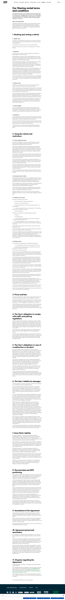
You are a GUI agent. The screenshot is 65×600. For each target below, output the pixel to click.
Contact (31, 587)
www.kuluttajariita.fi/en (35, 568)
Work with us (27, 2)
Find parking (21, 2)
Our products (16, 2)
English (59, 2)
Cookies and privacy (12, 587)
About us (38, 2)
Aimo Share (43, 2)
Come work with (23, 587)
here (32, 580)
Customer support (33, 2)
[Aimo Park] (5, 2)
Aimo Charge (49, 2)
